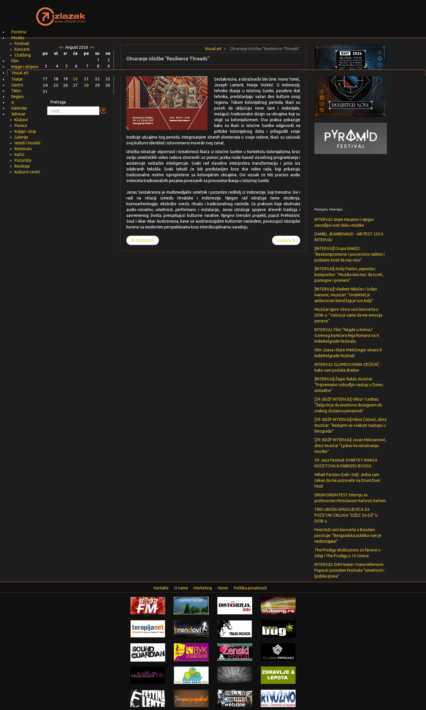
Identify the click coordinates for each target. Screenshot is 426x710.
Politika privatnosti (250, 588)
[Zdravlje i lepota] (278, 675)
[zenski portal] (234, 651)
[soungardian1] (147, 652)
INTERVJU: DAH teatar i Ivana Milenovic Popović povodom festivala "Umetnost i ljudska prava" (349, 570)
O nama (181, 588)
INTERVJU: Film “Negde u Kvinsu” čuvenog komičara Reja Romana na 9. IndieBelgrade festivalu (347, 335)
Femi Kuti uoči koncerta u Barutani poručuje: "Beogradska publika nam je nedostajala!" (347, 535)
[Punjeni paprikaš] (191, 698)
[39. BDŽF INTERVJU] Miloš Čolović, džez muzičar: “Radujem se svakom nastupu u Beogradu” (350, 425)
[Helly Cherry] (234, 698)
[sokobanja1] (191, 675)
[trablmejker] (234, 628)
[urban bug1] (278, 628)
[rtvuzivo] (278, 698)
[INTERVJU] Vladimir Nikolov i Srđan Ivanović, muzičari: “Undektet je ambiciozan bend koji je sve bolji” (345, 295)
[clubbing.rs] (278, 605)
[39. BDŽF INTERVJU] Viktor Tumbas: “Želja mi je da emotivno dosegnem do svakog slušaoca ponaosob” (348, 405)
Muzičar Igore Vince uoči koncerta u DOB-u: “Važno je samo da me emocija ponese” (348, 315)
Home (223, 588)
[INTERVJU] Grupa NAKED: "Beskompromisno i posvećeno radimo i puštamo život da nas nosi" (349, 254)
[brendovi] (191, 628)
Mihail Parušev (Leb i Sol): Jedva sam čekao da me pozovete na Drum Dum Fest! (347, 480)
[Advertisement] (281, 13)
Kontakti (161, 588)
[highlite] (147, 675)
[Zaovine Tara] (191, 605)
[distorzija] (234, 605)
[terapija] (147, 628)
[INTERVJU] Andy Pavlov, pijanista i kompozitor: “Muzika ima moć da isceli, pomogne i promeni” (348, 274)
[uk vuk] (191, 651)
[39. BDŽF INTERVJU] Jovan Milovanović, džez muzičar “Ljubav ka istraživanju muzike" (350, 445)
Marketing (203, 588)
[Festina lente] (147, 698)
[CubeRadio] (278, 651)
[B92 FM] (147, 605)
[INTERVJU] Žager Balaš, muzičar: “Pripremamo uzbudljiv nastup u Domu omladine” (348, 385)
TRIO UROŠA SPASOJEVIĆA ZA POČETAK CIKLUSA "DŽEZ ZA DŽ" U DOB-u (346, 515)
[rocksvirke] (234, 674)
